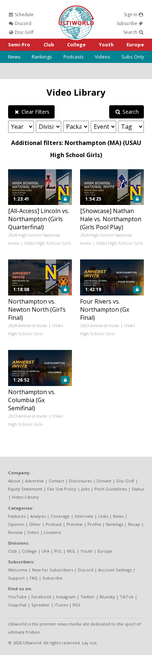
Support (16, 578)
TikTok (127, 596)
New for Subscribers (52, 570)
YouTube (17, 596)
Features (16, 516)
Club (49, 44)
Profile (94, 524)
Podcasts (73, 56)
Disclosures (80, 481)
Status (138, 489)
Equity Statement (25, 489)
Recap (134, 524)
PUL (58, 551)
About (14, 481)
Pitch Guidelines (110, 489)
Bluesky (107, 596)
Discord (22, 23)
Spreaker (40, 605)
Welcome (17, 570)
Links (103, 516)
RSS (76, 605)
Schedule (24, 14)
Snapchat (17, 605)
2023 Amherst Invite (99, 325)
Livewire (52, 532)
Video (33, 532)
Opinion (16, 524)
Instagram (66, 596)
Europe (135, 44)
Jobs (85, 489)
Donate (104, 481)
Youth (106, 44)
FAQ (34, 578)
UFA (45, 551)
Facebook (41, 596)
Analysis (38, 516)
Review (15, 532)
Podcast (54, 524)
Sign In (131, 14)
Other (35, 524)
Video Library (76, 92)
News (14, 56)
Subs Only (132, 56)
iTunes (61, 605)
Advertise (34, 481)
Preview (74, 524)
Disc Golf (24, 32)
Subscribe (127, 23)
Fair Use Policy (61, 489)
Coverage (60, 516)
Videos (102, 56)
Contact (56, 481)
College (76, 44)
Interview (84, 516)
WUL (71, 551)
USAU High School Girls (47, 243)
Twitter (87, 596)
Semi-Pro (19, 44)
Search (130, 32)
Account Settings (115, 570)
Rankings (42, 56)
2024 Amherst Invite (27, 325)
